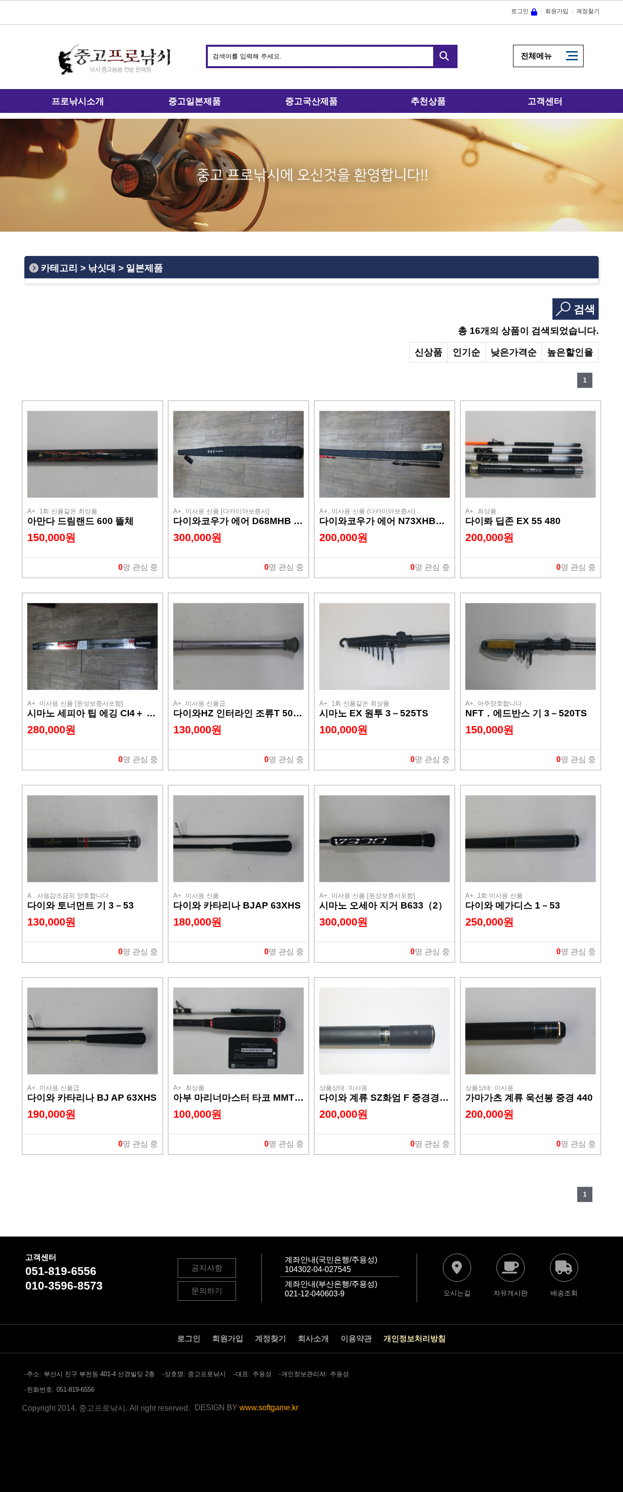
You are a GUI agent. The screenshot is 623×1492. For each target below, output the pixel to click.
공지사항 (206, 1268)
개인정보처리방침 (415, 1338)
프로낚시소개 (78, 101)
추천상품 (428, 101)
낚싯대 (102, 268)
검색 (584, 309)
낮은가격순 (514, 352)
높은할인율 (570, 352)
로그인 (520, 11)
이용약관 (356, 1338)
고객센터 (545, 101)
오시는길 (457, 1293)
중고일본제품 (194, 101)
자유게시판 (511, 1293)
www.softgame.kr (268, 1407)
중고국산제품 (311, 101)
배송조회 (564, 1293)
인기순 (466, 352)
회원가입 (556, 11)
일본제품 (144, 268)
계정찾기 (588, 11)
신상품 (428, 352)
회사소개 (313, 1338)
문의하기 (206, 1291)
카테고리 (59, 268)
